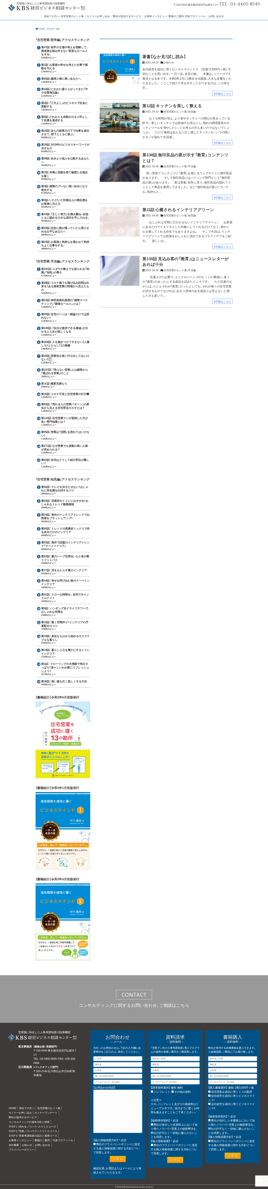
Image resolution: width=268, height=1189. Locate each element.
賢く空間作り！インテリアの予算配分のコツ (64, 624)
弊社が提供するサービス (127, 16)
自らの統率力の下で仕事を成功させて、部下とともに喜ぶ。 (65, 132)
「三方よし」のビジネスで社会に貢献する (64, 104)
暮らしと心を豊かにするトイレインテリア (65, 651)
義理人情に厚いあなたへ (66, 79)
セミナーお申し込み (98, 16)
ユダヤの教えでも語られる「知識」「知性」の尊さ (65, 270)
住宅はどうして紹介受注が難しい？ (65, 461)
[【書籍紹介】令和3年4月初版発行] (63, 959)
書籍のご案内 (176, 16)
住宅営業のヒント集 (72, 16)
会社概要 (14, 1145)
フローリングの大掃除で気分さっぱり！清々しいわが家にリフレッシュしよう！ (65, 667)
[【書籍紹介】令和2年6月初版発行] (63, 776)
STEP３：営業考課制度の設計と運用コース (33, 1135)
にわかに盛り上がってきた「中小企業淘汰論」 (64, 91)
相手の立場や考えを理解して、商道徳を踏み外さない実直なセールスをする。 (64, 50)
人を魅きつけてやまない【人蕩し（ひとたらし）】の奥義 (65, 343)
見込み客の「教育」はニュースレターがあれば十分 (185, 261)
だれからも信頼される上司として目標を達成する (64, 118)
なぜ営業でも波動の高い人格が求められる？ (64, 447)
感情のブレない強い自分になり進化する (64, 188)
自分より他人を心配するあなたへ (65, 160)
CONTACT (134, 994)
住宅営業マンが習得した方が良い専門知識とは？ (64, 420)
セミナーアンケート (45, 1112)
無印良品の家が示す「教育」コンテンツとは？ (185, 157)
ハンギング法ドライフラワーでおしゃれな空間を (64, 610)
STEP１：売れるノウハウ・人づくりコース (32, 1126)
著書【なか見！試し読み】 (164, 56)
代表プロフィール (195, 16)
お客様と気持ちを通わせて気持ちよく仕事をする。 (65, 243)
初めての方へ (51, 16)
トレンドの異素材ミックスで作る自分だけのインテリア (65, 530)
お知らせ (169, 62)
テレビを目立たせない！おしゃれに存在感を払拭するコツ (64, 488)
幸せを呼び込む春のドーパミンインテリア (65, 582)
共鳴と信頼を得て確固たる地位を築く (64, 174)
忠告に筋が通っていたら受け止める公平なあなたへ (65, 230)
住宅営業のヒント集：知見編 (180, 111)
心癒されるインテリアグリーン (178, 209)
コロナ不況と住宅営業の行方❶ (70, 394)
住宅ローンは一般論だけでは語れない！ (65, 316)
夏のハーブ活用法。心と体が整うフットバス (65, 558)
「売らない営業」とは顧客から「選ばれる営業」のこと (64, 371)
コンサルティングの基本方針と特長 (29, 1122)
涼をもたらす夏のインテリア (69, 570)
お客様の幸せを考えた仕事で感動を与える (64, 66)
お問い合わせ (216, 16)
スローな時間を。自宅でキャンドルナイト (65, 596)
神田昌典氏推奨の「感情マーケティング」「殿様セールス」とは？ (64, 302)
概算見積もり (59, 383)
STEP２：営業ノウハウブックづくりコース (33, 1131)
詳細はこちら (223, 93)
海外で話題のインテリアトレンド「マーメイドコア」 (65, 544)
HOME (12, 1108)
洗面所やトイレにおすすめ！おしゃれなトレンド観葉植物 (64, 502)
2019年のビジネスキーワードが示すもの (65, 146)
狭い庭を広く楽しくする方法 (69, 681)
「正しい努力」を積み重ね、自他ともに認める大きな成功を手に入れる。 (65, 216)
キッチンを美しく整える (172, 105)
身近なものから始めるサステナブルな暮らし (65, 638)
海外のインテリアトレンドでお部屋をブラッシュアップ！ (65, 516)
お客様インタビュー (155, 16)
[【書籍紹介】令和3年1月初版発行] (63, 867)
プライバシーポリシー (21, 1149)
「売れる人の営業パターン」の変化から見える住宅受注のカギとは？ (65, 406)
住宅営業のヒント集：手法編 (180, 166)
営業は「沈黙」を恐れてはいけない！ (65, 433)
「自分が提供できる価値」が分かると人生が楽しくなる (64, 330)
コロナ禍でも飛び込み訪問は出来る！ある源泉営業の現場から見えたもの (65, 286)
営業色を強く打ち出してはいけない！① (65, 357)
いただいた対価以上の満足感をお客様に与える (64, 202)
